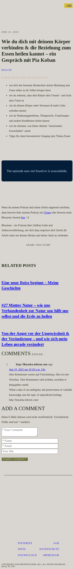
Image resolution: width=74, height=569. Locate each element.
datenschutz (49, 549)
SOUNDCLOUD (27, 555)
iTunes (47, 212)
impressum (51, 555)
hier (23, 217)
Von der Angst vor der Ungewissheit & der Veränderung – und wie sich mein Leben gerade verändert (35, 339)
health (7, 70)
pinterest (25, 543)
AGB (56, 543)
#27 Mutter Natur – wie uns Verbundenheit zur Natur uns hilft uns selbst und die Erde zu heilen (35, 310)
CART (69, 5)
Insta (22, 549)
